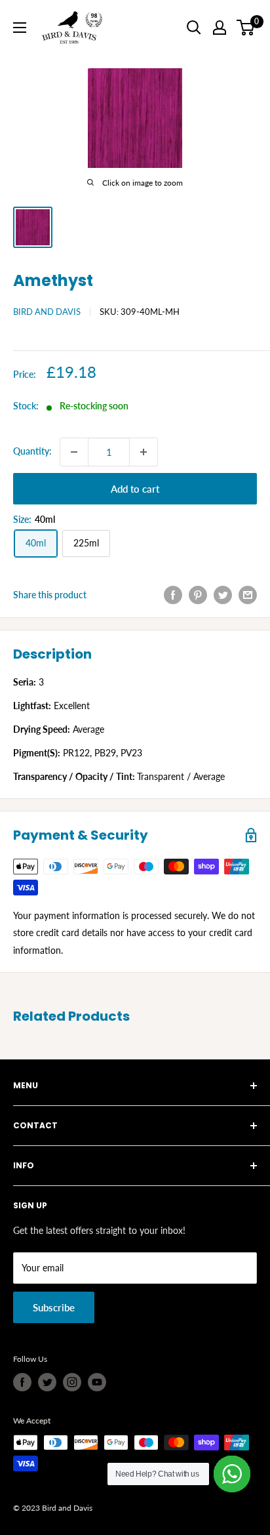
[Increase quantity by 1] (143, 452)
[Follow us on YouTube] (97, 1382)
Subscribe (54, 1307)
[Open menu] (19, 27)
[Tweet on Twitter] (223, 595)
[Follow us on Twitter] (47, 1382)
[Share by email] (248, 595)
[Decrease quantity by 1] (74, 452)
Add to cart (135, 489)
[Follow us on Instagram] (72, 1382)
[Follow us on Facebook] (22, 1382)
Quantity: (32, 451)
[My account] (219, 27)
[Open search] (194, 27)
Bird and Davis (47, 311)
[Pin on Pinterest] (198, 595)
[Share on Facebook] (173, 595)
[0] (246, 27)
